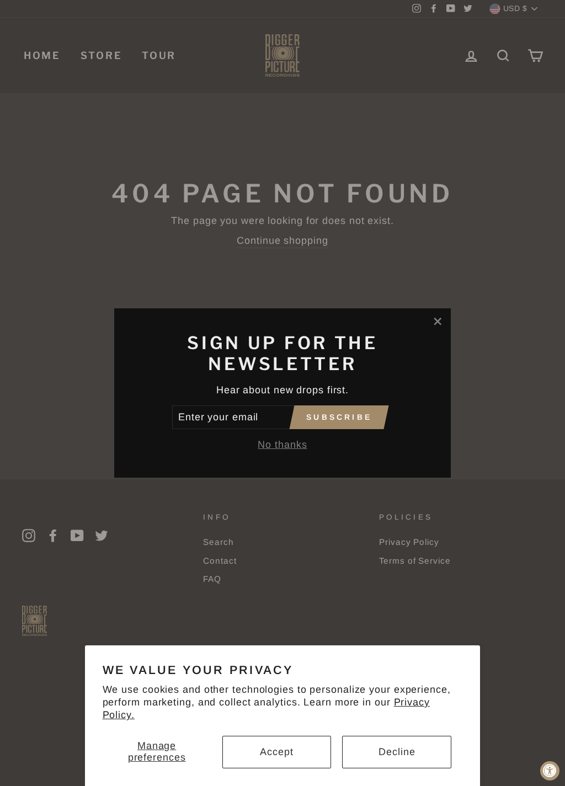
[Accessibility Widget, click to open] (549, 770)
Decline (397, 751)
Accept (276, 751)
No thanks (282, 444)
